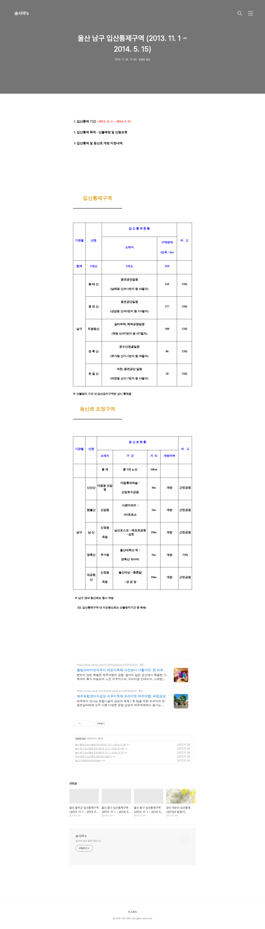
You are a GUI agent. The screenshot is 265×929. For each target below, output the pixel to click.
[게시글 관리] (88, 723)
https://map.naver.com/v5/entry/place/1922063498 (107, 664)
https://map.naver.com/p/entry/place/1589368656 (106, 690)
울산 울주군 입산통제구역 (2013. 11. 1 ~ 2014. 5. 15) (100, 744)
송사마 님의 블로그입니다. (88, 840)
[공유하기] (83, 723)
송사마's (21, 13)
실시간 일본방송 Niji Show (88, 760)
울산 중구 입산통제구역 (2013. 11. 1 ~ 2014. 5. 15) (99, 748)
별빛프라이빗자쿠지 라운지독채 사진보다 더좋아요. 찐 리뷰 (120, 670)
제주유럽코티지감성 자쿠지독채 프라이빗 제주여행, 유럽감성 (121, 696)
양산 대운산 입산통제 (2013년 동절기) (93, 756)
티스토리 (132, 911)
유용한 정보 (80, 738)
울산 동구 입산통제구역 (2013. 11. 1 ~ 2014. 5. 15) (99, 752)
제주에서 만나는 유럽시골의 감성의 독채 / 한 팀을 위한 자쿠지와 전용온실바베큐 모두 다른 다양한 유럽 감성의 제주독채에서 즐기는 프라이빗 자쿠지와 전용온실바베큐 (121, 703)
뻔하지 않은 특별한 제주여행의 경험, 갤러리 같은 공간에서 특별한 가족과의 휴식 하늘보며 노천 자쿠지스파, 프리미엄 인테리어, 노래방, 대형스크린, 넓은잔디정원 (121, 677)
